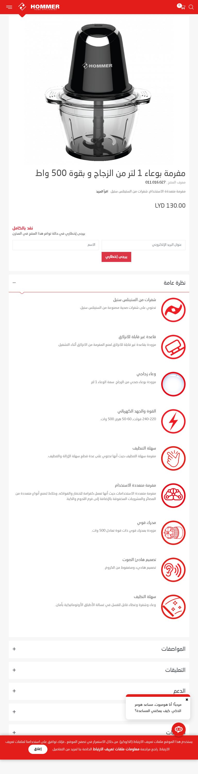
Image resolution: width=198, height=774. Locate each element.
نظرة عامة (175, 283)
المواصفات (173, 649)
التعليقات (175, 670)
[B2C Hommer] (55, 2)
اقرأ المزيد (102, 191)
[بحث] (191, 7)
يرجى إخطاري (116, 257)
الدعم (180, 691)
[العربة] (182, 7)
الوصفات (176, 733)
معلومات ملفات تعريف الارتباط (116, 749)
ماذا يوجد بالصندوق (165, 712)
